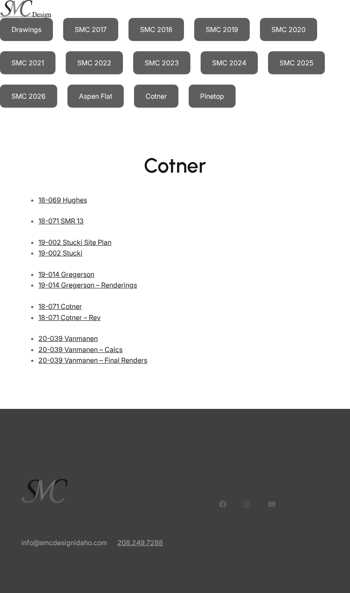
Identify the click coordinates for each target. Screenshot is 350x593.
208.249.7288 (140, 542)
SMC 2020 (288, 29)
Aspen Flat (95, 96)
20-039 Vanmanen (68, 338)
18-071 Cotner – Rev (69, 317)
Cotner (156, 96)
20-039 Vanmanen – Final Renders (92, 360)
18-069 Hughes (62, 200)
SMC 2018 (156, 29)
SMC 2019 (222, 29)
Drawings (26, 29)
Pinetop (212, 96)
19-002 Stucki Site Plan (74, 242)
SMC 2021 (28, 63)
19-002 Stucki (60, 253)
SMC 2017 (91, 29)
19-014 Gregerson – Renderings (87, 285)
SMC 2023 (162, 63)
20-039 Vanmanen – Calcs (80, 349)
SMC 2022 (94, 63)
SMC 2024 (229, 63)
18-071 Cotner (60, 306)
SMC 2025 (296, 63)
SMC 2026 (29, 96)
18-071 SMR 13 (61, 221)
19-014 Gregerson (66, 274)
